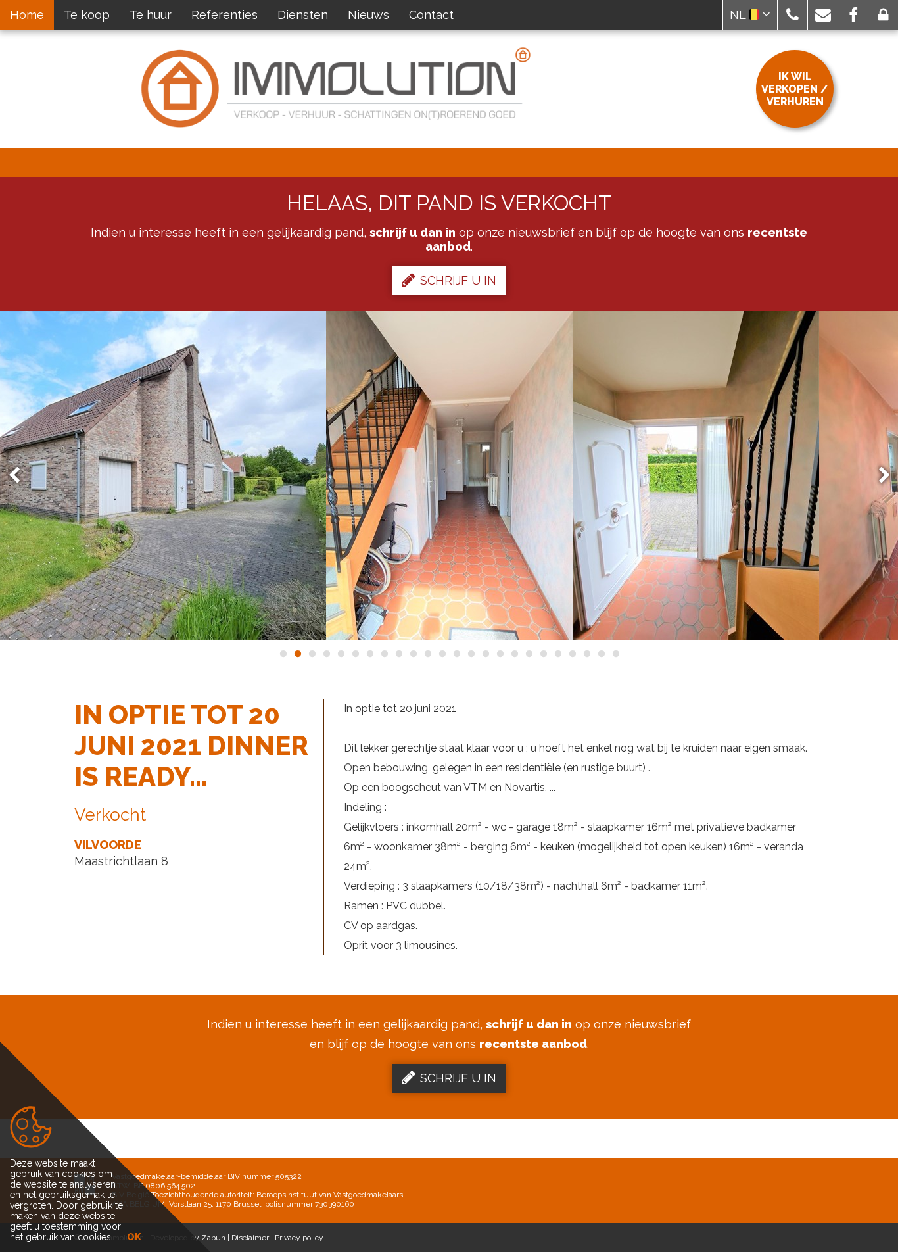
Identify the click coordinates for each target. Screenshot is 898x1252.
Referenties (224, 15)
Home (27, 15)
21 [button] (572, 654)
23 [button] (601, 654)
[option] (449, 475)
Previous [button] (20, 475)
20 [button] (557, 654)
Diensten (302, 15)
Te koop (87, 15)
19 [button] (543, 654)
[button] (792, 15)
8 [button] (384, 654)
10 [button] (413, 654)
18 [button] (528, 654)
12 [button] (442, 654)
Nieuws (368, 15)
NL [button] (739, 15)
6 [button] (355, 654)
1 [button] (283, 654)
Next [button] (878, 475)
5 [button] (340, 654)
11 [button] (427, 654)
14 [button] (471, 654)
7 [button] (369, 654)
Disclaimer (250, 1237)
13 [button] (456, 654)
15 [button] (485, 654)
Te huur (151, 15)
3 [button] (312, 654)
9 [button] (398, 654)
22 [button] (586, 654)
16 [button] (500, 654)
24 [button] (615, 654)
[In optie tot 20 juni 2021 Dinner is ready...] (449, 475)
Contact (431, 15)
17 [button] (514, 654)
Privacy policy (299, 1237)
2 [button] (297, 654)
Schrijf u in (458, 280)
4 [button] (326, 654)
